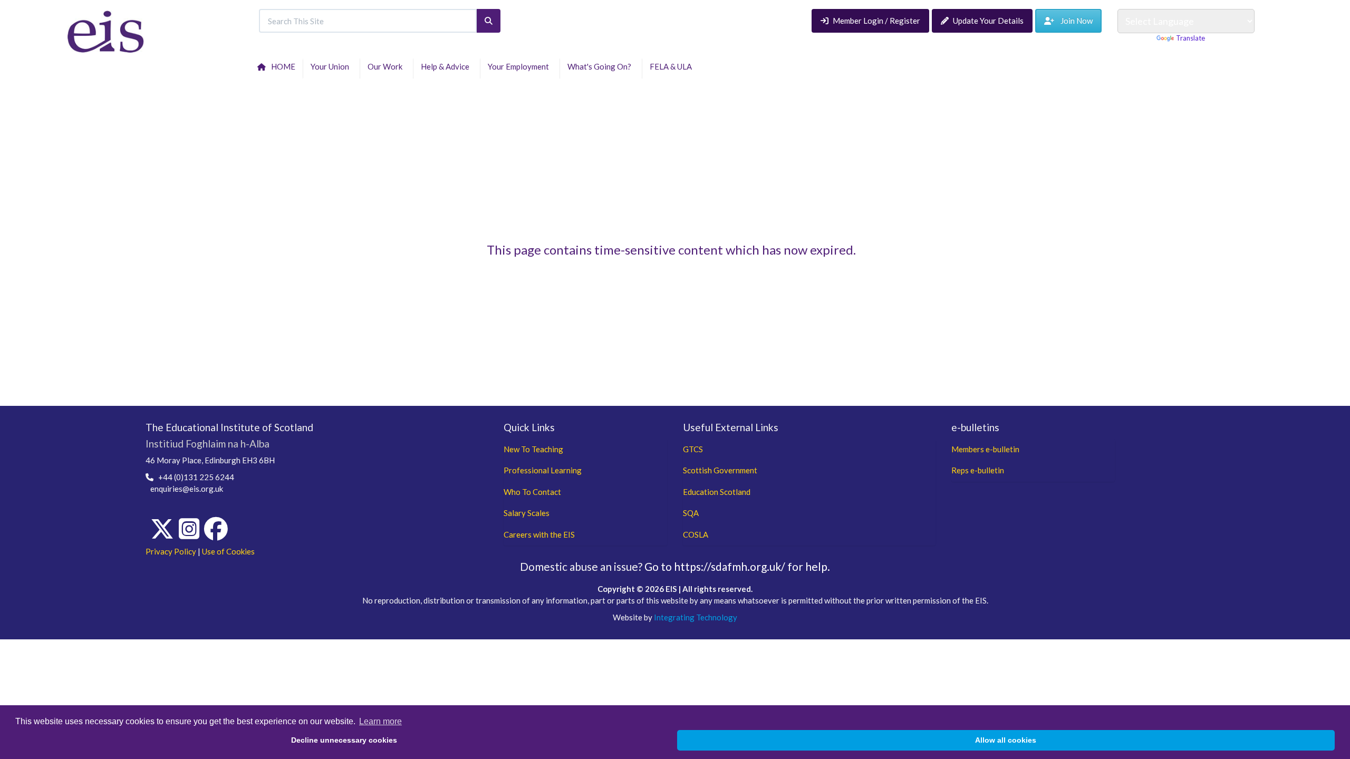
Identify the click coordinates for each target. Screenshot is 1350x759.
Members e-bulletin (985, 449)
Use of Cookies (228, 551)
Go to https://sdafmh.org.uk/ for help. (737, 566)
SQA (691, 513)
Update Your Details (988, 20)
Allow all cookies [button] (1005, 740)
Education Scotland (716, 492)
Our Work (387, 66)
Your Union (331, 66)
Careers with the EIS (539, 534)
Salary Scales (526, 513)
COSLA (695, 534)
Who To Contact (532, 492)
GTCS (693, 449)
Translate (1190, 38)
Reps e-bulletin (977, 470)
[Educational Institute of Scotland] (106, 30)
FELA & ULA (672, 66)
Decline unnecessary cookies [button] (344, 740)
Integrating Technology (695, 617)
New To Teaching (533, 449)
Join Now (1073, 20)
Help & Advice (446, 66)
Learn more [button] (380, 721)
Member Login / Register (876, 20)
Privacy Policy (171, 551)
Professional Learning (543, 470)
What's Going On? (600, 66)
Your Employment (520, 66)
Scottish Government (720, 470)
